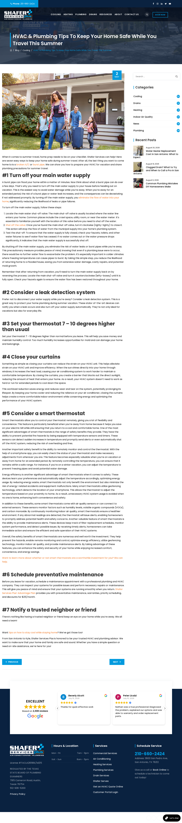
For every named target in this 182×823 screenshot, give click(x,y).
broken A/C (22, 164)
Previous (13, 662)
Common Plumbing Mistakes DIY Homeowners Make (162, 185)
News (136, 123)
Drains (93, 14)
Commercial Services (105, 753)
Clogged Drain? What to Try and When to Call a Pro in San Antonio (156, 170)
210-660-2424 (27, 3)
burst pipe (39, 164)
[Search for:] (156, 76)
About (118, 14)
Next (115, 662)
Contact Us (132, 14)
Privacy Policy (17, 794)
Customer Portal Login (105, 792)
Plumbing (80, 14)
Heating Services (102, 764)
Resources (106, 14)
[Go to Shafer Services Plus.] (11, 50)
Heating (68, 14)
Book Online (159, 769)
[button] (165, 708)
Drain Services (101, 775)
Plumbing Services (103, 770)
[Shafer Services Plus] (18, 14)
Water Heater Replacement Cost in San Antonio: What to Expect (155, 154)
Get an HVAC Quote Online (108, 786)
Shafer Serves (101, 781)
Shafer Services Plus (38, 817)
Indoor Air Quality (143, 116)
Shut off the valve (15, 225)
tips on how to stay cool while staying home (33, 632)
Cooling (56, 14)
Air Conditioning (102, 758)
